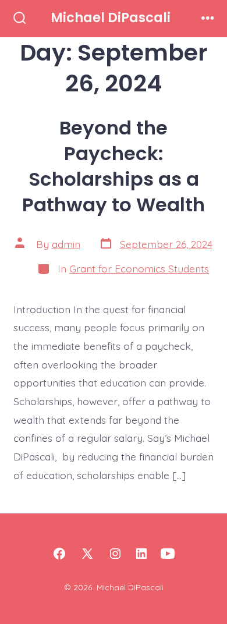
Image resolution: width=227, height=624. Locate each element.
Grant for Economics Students (139, 268)
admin (66, 243)
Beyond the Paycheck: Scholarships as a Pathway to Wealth (113, 166)
